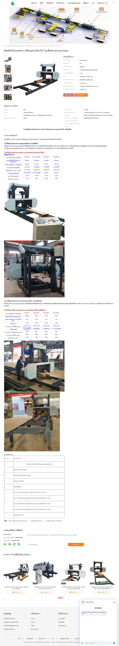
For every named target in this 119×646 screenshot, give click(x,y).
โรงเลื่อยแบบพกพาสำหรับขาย (53, 521)
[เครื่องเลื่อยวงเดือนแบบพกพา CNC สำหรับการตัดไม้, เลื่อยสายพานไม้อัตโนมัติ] (73, 572)
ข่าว (93, 3)
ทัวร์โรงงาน (60, 3)
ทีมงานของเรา (35, 629)
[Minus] (114, 602)
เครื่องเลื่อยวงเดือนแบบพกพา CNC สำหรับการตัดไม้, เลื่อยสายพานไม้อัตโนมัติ (73, 587)
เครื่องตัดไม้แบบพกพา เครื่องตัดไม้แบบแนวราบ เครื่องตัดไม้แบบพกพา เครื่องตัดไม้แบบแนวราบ (45, 587)
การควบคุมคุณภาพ (73, 3)
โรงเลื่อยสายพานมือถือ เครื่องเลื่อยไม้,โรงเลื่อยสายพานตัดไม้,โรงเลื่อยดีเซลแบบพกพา (16, 587)
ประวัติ (32, 622)
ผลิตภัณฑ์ (30, 638)
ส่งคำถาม (76, 544)
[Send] (114, 643)
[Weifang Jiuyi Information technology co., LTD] (13, 3)
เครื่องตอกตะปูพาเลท (9, 629)
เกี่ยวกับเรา (50, 3)
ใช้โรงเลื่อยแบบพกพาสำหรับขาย (18, 521)
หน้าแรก (34, 3)
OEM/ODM (61, 622)
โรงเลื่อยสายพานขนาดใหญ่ (11, 622)
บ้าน (19, 638)
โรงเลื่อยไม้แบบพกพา (9, 618)
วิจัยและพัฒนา (62, 625)
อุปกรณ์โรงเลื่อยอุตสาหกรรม (11, 625)
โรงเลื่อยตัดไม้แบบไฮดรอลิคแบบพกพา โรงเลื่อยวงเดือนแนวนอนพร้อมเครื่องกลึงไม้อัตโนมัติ (102, 587)
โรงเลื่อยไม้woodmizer (36, 521)
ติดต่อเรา (86, 3)
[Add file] (82, 643)
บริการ (32, 625)
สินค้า (42, 3)
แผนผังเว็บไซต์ (64, 638)
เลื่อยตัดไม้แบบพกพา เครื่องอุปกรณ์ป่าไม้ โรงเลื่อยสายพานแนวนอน (43, 46)
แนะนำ (33, 618)
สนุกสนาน (101, 3)
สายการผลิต (61, 618)
